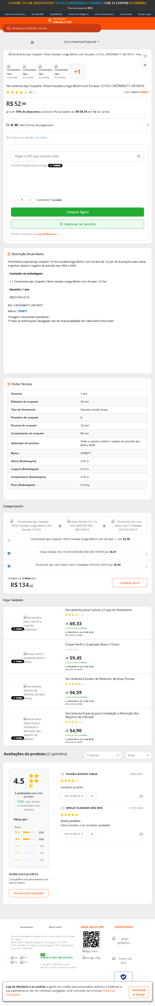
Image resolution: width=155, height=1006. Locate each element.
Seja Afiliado (56, 14)
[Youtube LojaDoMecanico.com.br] (23, 957)
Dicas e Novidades (104, 14)
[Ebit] (123, 941)
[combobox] (51, 28)
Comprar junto (130, 583)
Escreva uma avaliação (29, 893)
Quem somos (55, 927)
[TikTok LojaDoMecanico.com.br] (23, 962)
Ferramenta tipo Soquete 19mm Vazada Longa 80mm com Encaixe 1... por (80, 539)
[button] (141, 796)
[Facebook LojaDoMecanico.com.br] (14, 957)
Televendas (126, 14)
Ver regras (41, 137)
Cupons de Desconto (14, 14)
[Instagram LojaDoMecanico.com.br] (14, 962)
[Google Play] (97, 958)
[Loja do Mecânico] (23, 20)
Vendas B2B (37, 14)
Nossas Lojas (144, 14)
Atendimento (26, 927)
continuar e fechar (139, 992)
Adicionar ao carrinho (80, 224)
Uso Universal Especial (80, 42)
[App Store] (97, 951)
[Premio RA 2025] (123, 961)
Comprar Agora (77, 212)
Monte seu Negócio (78, 14)
